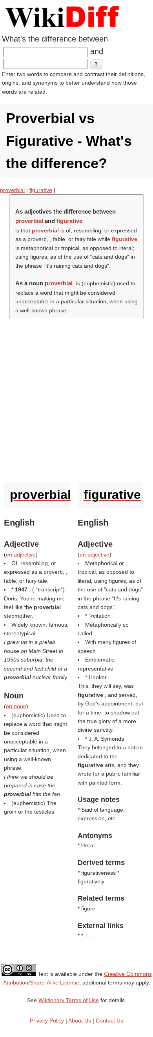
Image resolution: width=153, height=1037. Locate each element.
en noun (16, 706)
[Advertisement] (76, 398)
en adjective (21, 554)
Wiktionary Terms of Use (68, 1000)
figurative (40, 190)
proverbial (12, 190)
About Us (79, 1020)
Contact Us (109, 1020)
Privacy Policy (47, 1020)
